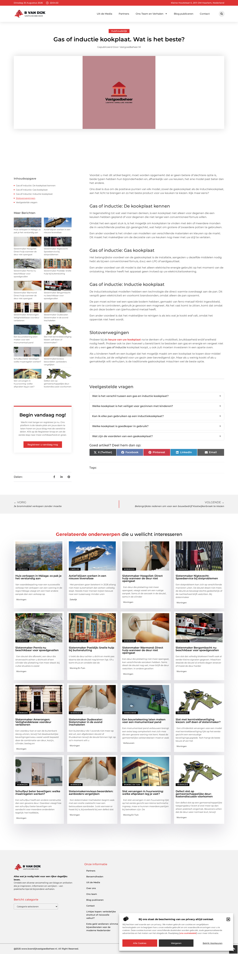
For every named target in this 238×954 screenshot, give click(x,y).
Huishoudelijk (119, 31)
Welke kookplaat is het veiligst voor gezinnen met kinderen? (156, 406)
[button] (228, 919)
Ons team (91, 894)
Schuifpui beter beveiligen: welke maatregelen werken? (37, 792)
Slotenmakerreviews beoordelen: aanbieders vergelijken (55, 362)
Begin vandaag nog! (42, 415)
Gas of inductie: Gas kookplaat (32, 189)
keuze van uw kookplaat (125, 339)
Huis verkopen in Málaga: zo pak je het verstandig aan (38, 577)
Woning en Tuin (78, 641)
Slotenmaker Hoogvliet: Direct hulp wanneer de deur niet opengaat (25, 251)
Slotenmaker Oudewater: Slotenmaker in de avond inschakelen (56, 317)
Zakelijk (74, 569)
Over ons (91, 888)
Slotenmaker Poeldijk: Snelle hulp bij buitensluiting (91, 649)
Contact (205, 13)
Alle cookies (139, 943)
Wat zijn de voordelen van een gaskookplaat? (156, 436)
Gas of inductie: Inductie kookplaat (34, 194)
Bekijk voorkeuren (212, 943)
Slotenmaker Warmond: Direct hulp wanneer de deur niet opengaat (25, 295)
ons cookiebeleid (188, 933)
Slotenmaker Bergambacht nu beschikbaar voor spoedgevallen (57, 295)
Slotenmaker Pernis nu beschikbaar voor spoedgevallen (25, 273)
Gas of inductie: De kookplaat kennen (36, 185)
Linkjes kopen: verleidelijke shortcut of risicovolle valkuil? (101, 914)
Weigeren (176, 943)
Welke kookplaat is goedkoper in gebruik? (156, 426)
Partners (124, 13)
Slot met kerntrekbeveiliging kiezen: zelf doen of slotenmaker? (57, 339)
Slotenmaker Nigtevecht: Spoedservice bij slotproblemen (56, 251)
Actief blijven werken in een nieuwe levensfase (87, 577)
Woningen (22, 569)
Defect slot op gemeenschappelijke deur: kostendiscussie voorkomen (57, 384)
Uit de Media (104, 13)
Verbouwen (130, 713)
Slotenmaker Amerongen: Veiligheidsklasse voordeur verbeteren (26, 317)
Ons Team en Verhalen (149, 13)
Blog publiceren (183, 13)
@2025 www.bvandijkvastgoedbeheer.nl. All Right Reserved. (46, 948)
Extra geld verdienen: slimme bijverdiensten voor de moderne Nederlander (102, 927)
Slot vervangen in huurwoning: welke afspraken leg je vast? (24, 384)
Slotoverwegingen (25, 198)
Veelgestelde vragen (26, 202)
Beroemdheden (94, 876)
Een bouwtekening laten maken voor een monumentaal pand (26, 339)
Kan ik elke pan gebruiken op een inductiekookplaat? (156, 416)
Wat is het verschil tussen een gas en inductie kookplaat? (156, 396)
